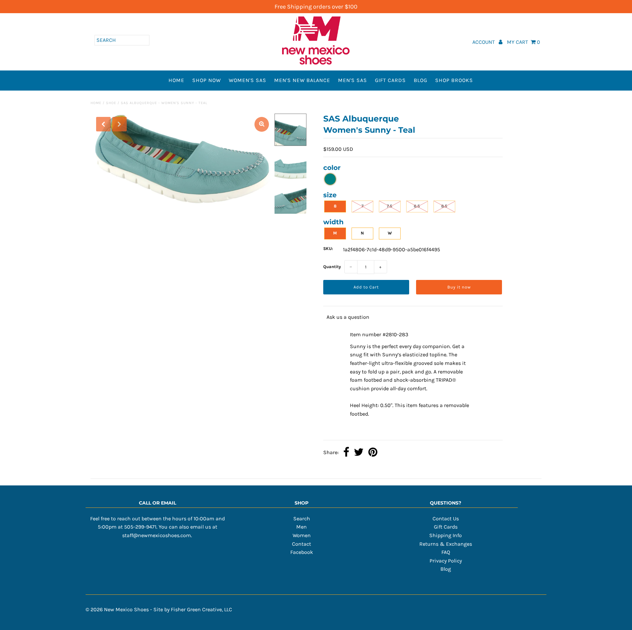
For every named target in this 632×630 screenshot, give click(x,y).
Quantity (332, 266)
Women (302, 535)
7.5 (389, 206)
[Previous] (103, 124)
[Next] (119, 124)
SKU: (328, 248)
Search (301, 518)
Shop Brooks (454, 80)
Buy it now (459, 287)
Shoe (111, 103)
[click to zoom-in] (261, 124)
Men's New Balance (302, 80)
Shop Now (206, 80)
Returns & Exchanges (445, 544)
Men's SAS (352, 80)
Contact (301, 544)
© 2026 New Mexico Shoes (117, 609)
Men (301, 527)
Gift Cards (390, 80)
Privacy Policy (446, 561)
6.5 (417, 206)
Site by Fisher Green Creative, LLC (192, 609)
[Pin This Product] (372, 453)
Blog (420, 80)
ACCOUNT (484, 42)
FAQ (445, 552)
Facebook (301, 552)
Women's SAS (247, 80)
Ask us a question (348, 317)
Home (176, 80)
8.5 (444, 206)
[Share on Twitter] (359, 453)
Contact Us (446, 518)
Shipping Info (445, 535)
